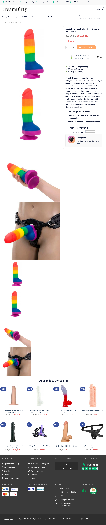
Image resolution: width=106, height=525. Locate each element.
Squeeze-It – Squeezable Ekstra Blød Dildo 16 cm (13, 411)
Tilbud (49, 17)
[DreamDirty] (14, 9)
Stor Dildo (18, 22)
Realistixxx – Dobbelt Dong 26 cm (92, 411)
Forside (4, 22)
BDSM (24, 17)
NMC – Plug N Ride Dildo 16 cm (66, 446)
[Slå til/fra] (67, 128)
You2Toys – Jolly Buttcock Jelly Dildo (66, 411)
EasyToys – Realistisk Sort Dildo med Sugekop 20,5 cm (13, 447)
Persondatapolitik (26, 521)
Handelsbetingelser (98, 519)
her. (78, 144)
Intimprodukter (37, 17)
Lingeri (17, 17)
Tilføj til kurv (86, 47)
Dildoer (10, 22)
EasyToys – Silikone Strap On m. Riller (93, 447)
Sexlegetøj (6, 17)
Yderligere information (79, 128)
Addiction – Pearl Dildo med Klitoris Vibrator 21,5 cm (39, 411)
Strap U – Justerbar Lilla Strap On (39, 447)
